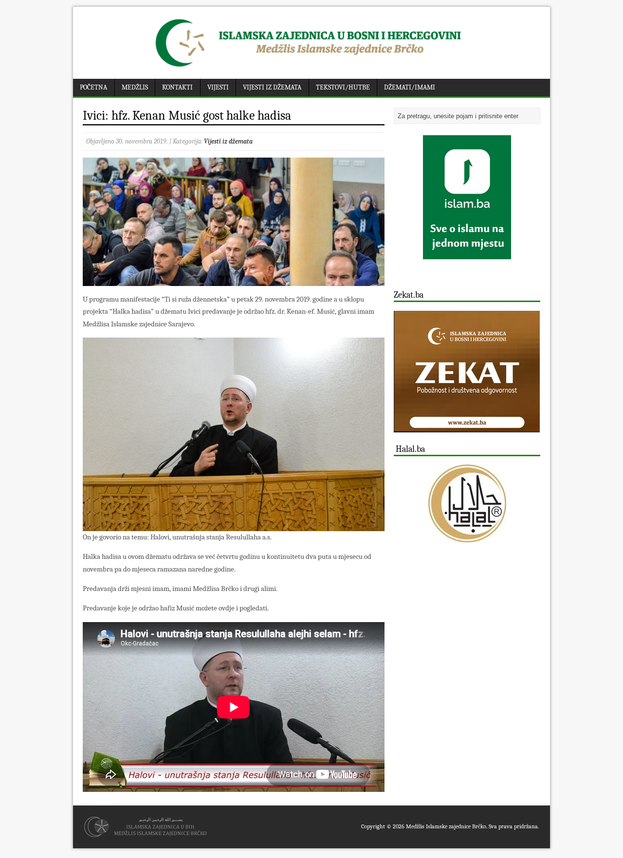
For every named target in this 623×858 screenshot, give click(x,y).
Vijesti (218, 87)
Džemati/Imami (409, 87)
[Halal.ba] (467, 503)
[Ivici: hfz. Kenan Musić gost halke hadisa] (234, 280)
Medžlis (135, 87)
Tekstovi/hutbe (343, 87)
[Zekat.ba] (467, 426)
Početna (93, 87)
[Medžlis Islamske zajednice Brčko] (312, 67)
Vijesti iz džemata (272, 87)
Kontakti (177, 87)
